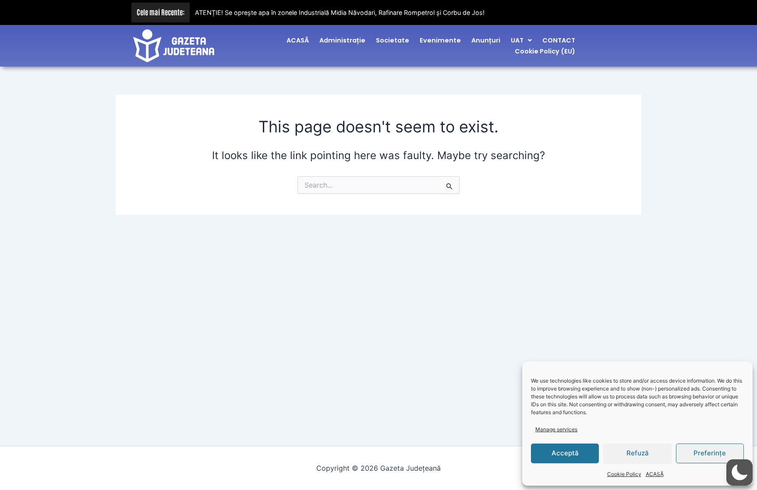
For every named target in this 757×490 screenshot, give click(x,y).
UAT (517, 40)
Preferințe (709, 453)
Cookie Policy (624, 474)
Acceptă (565, 453)
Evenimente (440, 40)
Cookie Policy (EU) (545, 51)
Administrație (342, 40)
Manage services (556, 429)
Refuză (637, 453)
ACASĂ (655, 474)
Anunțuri (485, 40)
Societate (392, 40)
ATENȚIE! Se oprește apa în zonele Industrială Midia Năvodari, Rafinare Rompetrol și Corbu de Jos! (340, 12)
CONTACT (558, 40)
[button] (521, 40)
